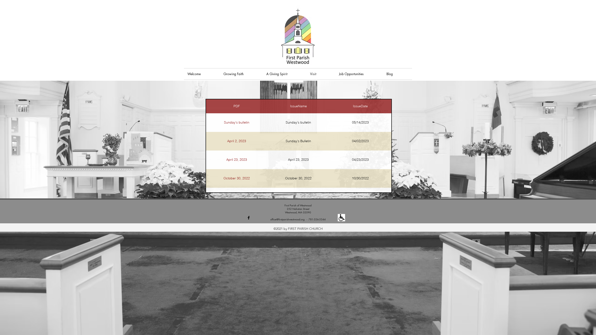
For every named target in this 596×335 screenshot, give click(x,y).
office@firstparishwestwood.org (287, 219)
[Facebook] (248, 217)
